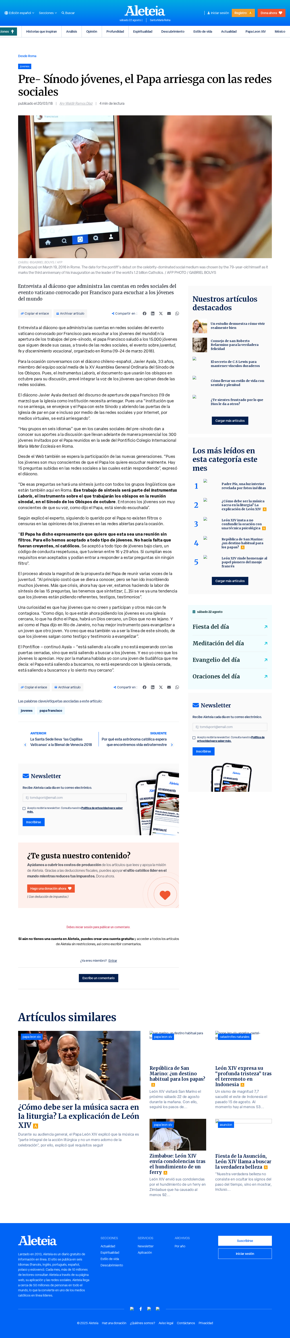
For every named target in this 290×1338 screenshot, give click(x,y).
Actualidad (229, 31)
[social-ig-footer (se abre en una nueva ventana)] (158, 1308)
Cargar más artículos (230, 420)
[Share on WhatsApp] (177, 313)
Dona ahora (269, 13)
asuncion (226, 1125)
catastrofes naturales (234, 1037)
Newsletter (146, 1246)
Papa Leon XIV (256, 31)
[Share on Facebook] (144, 313)
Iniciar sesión (220, 13)
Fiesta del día (211, 626)
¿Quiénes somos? (142, 1323)
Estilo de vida (202, 31)
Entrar (113, 961)
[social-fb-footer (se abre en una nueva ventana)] (141, 1308)
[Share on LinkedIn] (153, 313)
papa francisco (51, 710)
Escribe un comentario (98, 978)
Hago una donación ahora (48, 888)
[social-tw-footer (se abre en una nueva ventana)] (149, 1308)
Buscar (70, 13)
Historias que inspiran (41, 31)
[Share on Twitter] (161, 313)
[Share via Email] (169, 313)
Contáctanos (186, 1323)
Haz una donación (114, 1323)
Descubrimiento (172, 31)
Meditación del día (218, 643)
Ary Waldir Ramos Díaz (76, 103)
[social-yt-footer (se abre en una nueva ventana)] (132, 1308)
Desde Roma (27, 56)
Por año (180, 1246)
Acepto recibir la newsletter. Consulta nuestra (75, 809)
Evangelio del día (216, 659)
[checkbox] (24, 808)
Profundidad (115, 31)
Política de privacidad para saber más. (231, 739)
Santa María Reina (160, 20)
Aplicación (145, 1253)
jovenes (26, 710)
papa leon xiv (32, 1037)
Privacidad (206, 1323)
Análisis (71, 31)
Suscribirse (245, 1240)
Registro (240, 13)
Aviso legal (166, 1323)
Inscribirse (33, 822)
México (280, 31)
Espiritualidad (142, 31)
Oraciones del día (216, 676)
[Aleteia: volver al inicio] (145, 10)
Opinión (91, 31)
